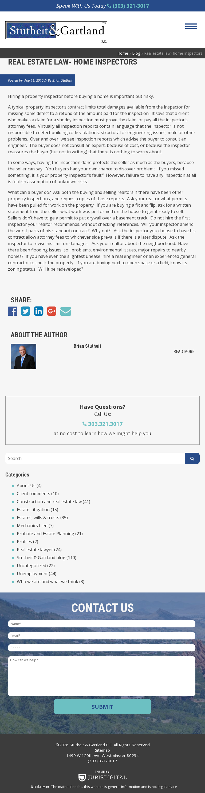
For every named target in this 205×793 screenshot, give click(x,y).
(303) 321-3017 (102, 760)
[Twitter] (25, 310)
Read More (184, 351)
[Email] (65, 310)
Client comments (33, 493)
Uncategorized (31, 565)
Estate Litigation (33, 509)
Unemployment (32, 573)
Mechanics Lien (32, 525)
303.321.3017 (105, 423)
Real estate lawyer (35, 549)
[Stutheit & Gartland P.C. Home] (77, 32)
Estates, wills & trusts (38, 517)
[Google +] (51, 310)
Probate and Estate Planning (45, 533)
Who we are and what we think (47, 581)
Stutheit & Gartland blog (41, 557)
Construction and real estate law (49, 501)
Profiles (24, 541)
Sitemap (102, 750)
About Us (26, 485)
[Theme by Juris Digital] (102, 778)
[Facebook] (12, 310)
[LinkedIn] (38, 310)
